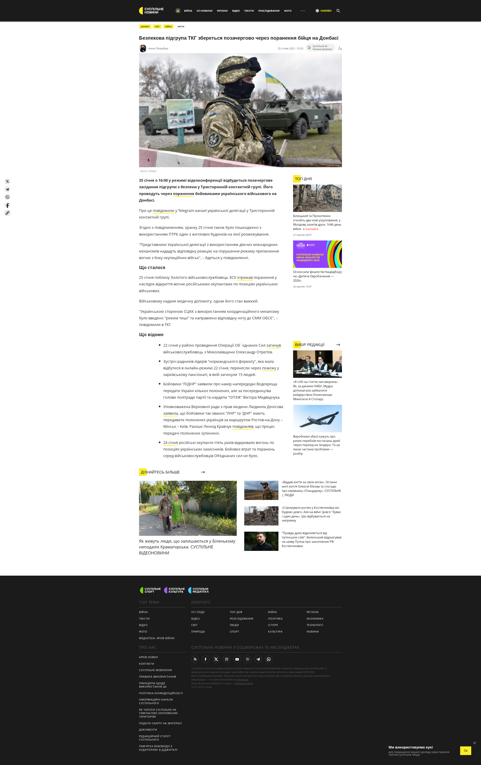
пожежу (269, 367)
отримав (245, 277)
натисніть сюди (244, 683)
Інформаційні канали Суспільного (156, 701)
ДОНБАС (145, 26)
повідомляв (242, 426)
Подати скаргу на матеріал (160, 723)
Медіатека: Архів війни (156, 638)
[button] (7, 181)
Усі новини (205, 10)
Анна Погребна (158, 48)
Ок (465, 750)
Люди (234, 625)
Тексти (249, 10)
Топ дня (236, 612)
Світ (194, 625)
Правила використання (157, 676)
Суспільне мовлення (155, 670)
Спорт (234, 631)
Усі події (198, 612)
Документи (148, 729)
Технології (315, 625)
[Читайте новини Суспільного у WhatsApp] (268, 659)
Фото (287, 10)
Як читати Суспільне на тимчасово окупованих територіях (158, 713)
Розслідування (269, 10)
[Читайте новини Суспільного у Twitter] (216, 659)
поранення (183, 193)
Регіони (222, 10)
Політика (275, 618)
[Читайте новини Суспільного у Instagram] (226, 659)
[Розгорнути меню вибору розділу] (178, 10)
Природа (198, 631)
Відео (236, 10)
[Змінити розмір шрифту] (340, 48)
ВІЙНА (168, 26)
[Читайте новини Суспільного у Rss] (195, 659)
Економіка (315, 618)
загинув (273, 345)
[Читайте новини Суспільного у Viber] (247, 659)
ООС (157, 26)
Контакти (146, 663)
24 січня (170, 442)
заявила (170, 413)
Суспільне (242, 679)
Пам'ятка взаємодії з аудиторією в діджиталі (158, 747)
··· (303, 10)
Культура (275, 631)
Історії (273, 625)
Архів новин (148, 657)
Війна (188, 10)
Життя (181, 26)
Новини (313, 631)
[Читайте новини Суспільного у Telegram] (258, 659)
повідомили (163, 210)
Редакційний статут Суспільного (155, 738)
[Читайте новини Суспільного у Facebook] (205, 659)
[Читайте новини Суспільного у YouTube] (237, 659)
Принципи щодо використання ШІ (153, 685)
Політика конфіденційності (161, 693)
